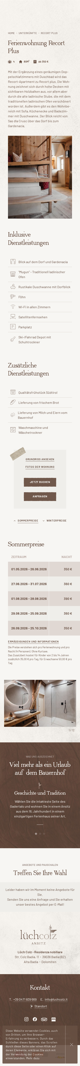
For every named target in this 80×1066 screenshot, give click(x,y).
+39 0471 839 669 (25, 999)
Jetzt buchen (40, 482)
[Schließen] (71, 1045)
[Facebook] (35, 1019)
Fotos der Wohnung (39, 466)
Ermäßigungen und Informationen (33, 641)
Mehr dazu (33, 1058)
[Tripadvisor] (44, 1019)
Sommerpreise (28, 520)
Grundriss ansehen (40, 459)
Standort (40, 1006)
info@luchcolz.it (56, 999)
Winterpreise (57, 520)
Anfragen (40, 496)
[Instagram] (26, 1019)
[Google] (53, 1019)
